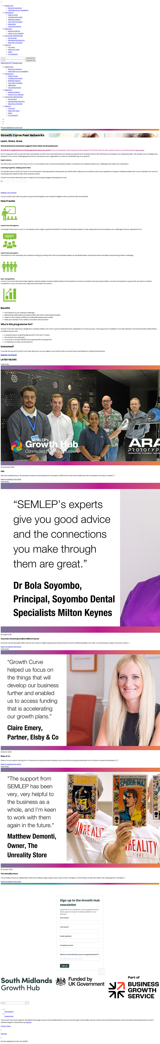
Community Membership (13, 36)
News (10, 52)
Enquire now (8, 6)
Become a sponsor (15, 8)
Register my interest (9, 355)
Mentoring (12, 24)
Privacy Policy (6, 1026)
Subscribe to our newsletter (18, 10)
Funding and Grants (15, 17)
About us (7, 45)
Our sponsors (13, 54)
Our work (11, 47)
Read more (11, 479)
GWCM (28, 1022)
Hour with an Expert (15, 22)
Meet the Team (13, 50)
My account (12, 38)
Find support (9, 13)
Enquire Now (8, 1016)
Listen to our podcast (16, 33)
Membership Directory (16, 40)
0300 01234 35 (6, 63)
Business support (14, 20)
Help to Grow (13, 15)
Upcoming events (14, 26)
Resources (8, 29)
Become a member (15, 43)
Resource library (14, 31)
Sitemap (4, 1034)
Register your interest (8, 193)
